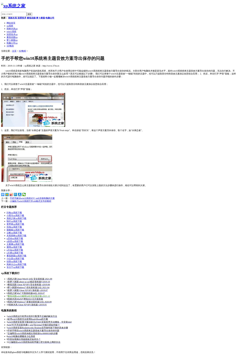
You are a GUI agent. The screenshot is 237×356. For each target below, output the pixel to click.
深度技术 (22, 18)
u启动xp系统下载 (15, 238)
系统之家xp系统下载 (16, 218)
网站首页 (11, 23)
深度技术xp (12, 34)
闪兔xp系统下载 (14, 212)
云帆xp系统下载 (14, 233)
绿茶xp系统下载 (14, 261)
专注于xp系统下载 (15, 267)
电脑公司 (50, 18)
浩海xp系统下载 (14, 227)
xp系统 (10, 26)
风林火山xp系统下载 (16, 264)
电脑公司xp (12, 43)
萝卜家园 (40, 18)
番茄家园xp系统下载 (16, 256)
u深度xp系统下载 (15, 241)
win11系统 (11, 31)
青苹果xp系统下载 (15, 224)
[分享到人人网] (20, 194)
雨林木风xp (12, 29)
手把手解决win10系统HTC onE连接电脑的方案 (32, 198)
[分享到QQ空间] (7, 194)
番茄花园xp (12, 37)
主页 (14, 51)
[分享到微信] (24, 194)
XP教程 (10, 46)
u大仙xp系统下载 (15, 250)
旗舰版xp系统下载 (15, 230)
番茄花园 (31, 18)
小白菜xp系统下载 (15, 258)
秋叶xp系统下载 (14, 221)
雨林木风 (12, 18)
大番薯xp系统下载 (15, 244)
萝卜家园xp (12, 40)
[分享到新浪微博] (11, 194)
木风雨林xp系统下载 (16, 235)
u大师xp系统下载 (15, 253)
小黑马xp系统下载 (15, 215)
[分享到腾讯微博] (15, 194)
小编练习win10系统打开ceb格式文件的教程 (30, 201)
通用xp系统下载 (14, 247)
